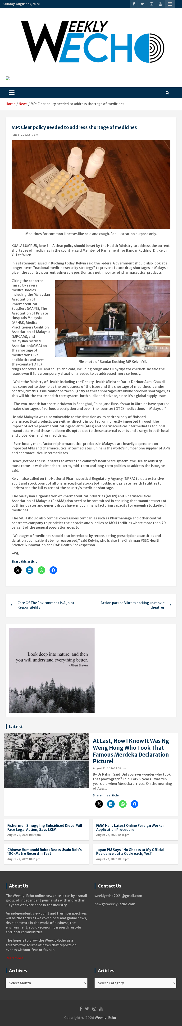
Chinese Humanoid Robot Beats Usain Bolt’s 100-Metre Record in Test (44, 852)
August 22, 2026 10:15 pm (23, 859)
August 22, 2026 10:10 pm (112, 859)
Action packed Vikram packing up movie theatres (132, 605)
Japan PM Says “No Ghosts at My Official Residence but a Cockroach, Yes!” (130, 852)
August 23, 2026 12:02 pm (109, 768)
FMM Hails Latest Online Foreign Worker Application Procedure (130, 827)
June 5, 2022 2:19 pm (25, 134)
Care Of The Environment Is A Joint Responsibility (46, 605)
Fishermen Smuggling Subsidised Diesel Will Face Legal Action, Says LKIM (44, 827)
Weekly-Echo (105, 1018)
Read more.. (15, 958)
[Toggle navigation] (12, 92)
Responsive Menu (170, 4)
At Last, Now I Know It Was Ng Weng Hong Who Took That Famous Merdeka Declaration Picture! (131, 751)
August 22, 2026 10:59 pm (24, 835)
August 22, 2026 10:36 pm (112, 835)
